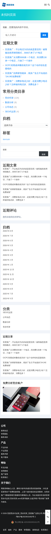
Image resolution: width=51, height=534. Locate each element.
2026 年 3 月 (8, 255)
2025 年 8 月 (8, 289)
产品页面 (4, 451)
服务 (10, 530)
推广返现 (4, 474)
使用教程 (4, 471)
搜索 (44, 35)
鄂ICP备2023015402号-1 (26, 517)
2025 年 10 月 (8, 279)
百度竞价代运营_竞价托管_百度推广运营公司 (24, 513)
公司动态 (9, 107)
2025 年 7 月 (8, 294)
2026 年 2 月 (8, 260)
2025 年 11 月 (8, 274)
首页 (4, 530)
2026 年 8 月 (8, 231)
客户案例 (4, 457)
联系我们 (4, 477)
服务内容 (4, 454)
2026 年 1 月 (8, 265)
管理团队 (4, 434)
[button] (45, 5)
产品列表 (4, 447)
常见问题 (4, 468)
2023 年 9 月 (8, 298)
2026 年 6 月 (8, 241)
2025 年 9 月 (8, 284)
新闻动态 (4, 431)
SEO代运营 (10, 111)
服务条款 (4, 437)
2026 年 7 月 (8, 236)
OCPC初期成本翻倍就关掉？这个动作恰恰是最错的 (24, 184)
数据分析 (9, 102)
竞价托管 (9, 98)
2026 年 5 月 (8, 245)
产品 (15, 530)
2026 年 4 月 (8, 250)
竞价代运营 (6, 139)
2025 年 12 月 (8, 269)
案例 (20, 530)
